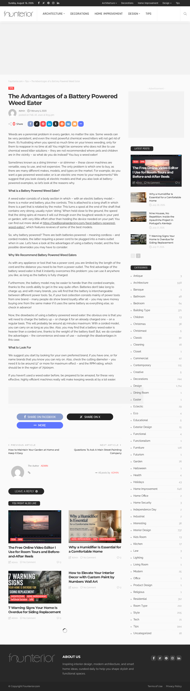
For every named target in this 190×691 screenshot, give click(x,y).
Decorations (127, 3)
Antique (157, 275)
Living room (157, 564)
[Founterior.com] (18, 14)
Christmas (157, 323)
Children (157, 317)
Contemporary (157, 365)
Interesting (157, 523)
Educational (157, 420)
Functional (157, 433)
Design (166, 3)
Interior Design (19, 599)
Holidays (157, 482)
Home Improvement (148, 3)
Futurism (157, 454)
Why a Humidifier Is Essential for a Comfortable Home (95, 549)
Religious (157, 592)
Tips (178, 3)
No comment (29, 562)
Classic (157, 337)
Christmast (157, 330)
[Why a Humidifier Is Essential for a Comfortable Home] (95, 526)
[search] (185, 13)
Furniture (157, 447)
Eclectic (157, 406)
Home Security (157, 502)
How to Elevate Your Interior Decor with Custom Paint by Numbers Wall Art (91, 577)
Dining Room (157, 392)
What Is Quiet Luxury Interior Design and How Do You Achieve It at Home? (92, 667)
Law (157, 550)
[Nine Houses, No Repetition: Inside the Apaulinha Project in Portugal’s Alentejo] (138, 217)
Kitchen (157, 543)
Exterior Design (157, 427)
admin (22, 110)
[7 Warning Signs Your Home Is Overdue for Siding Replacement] (34, 587)
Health (157, 475)
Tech (13, 539)
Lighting (157, 557)
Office (157, 578)
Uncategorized (107, 539)
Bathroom (157, 296)
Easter (157, 399)
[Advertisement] (95, 49)
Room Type (157, 605)
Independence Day (157, 509)
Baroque (157, 289)
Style (157, 612)
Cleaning (157, 344)
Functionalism (157, 440)
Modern (157, 571)
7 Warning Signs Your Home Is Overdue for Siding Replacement (34, 610)
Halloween (157, 468)
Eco (157, 413)
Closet (157, 351)
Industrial (157, 516)
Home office (157, 495)
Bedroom (157, 303)
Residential (35, 655)
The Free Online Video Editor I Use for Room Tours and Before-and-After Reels (34, 552)
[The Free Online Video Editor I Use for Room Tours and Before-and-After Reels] (34, 526)
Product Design (157, 585)
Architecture (108, 3)
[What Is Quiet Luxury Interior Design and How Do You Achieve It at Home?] (95, 643)
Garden (157, 461)
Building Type (157, 310)
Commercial (157, 358)
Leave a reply (25, 491)
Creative (157, 372)
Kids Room (157, 537)
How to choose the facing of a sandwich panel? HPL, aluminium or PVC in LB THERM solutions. (33, 670)
